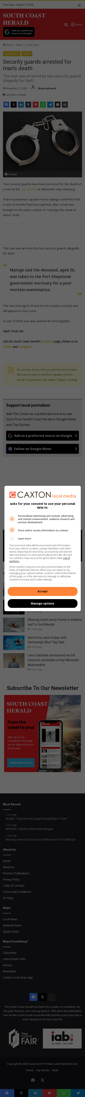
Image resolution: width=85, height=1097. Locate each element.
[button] (42, 538)
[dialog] (42, 548)
